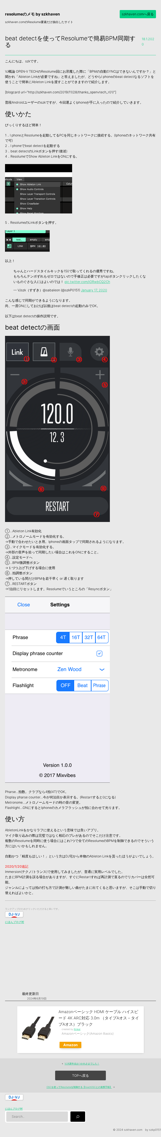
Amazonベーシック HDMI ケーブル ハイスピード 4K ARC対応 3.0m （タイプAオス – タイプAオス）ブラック (98, 1018)
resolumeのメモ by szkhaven (32, 14)
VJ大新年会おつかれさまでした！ (82, 1063)
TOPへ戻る (80, 1076)
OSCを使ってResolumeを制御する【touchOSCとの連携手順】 (79, 1087)
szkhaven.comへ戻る (138, 14)
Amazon (70, 1045)
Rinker (77, 1029)
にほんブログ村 (14, 922)
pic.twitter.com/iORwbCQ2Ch (87, 282)
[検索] (77, 1116)
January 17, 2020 (94, 290)
